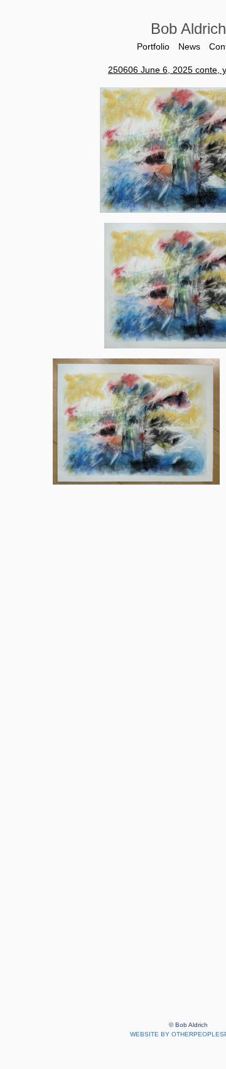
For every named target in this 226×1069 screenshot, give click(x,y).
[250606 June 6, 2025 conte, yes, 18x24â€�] (136, 421)
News (189, 46)
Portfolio (151, 46)
